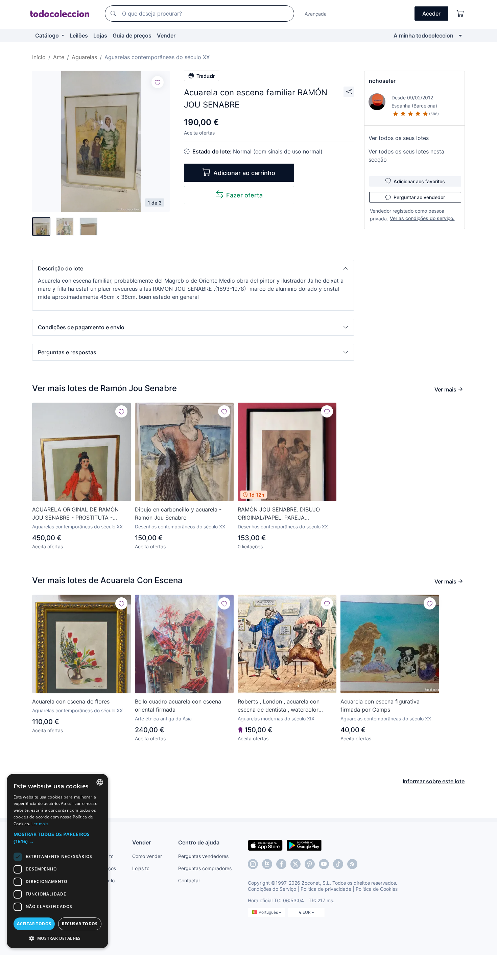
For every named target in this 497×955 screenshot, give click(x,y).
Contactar (189, 880)
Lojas (100, 35)
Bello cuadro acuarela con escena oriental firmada (178, 705)
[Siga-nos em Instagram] (253, 864)
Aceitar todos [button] (34, 924)
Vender (166, 35)
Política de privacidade (326, 889)
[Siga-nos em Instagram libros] (267, 864)
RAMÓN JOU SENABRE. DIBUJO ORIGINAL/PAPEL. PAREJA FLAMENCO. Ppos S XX (279, 514)
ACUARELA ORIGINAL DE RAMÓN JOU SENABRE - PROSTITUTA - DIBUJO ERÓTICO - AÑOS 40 (75, 514)
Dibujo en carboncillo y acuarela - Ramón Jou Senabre (178, 513)
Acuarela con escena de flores (71, 701)
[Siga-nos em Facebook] (281, 864)
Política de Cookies (377, 889)
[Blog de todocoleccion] (352, 864)
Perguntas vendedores (203, 856)
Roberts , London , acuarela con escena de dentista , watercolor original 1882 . (279, 706)
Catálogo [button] (47, 35)
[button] (193, 268)
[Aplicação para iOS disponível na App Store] (265, 844)
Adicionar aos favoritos (419, 181)
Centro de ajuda (198, 842)
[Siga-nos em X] (295, 864)
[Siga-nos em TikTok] (338, 864)
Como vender (147, 856)
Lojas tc (140, 868)
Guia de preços (132, 35)
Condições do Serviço (272, 889)
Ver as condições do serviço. (422, 218)
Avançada (316, 14)
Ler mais (39, 824)
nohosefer (382, 80)
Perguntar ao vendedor (419, 197)
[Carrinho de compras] (460, 13)
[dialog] (57, 861)
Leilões (79, 35)
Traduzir (205, 76)
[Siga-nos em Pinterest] (310, 864)
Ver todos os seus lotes (399, 138)
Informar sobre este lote (434, 781)
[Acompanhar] (157, 82)
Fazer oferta (244, 195)
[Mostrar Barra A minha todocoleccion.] (460, 35)
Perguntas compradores (205, 868)
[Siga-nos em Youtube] (324, 864)
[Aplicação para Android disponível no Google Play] (304, 844)
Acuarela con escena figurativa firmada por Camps (380, 705)
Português (269, 912)
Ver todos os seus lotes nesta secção (406, 155)
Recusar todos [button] (80, 924)
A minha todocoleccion (423, 35)
